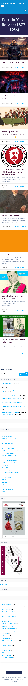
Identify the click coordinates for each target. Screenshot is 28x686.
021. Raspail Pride (6, 482)
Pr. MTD (5, 67)
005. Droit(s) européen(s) (7, 443)
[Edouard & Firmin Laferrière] (14, 201)
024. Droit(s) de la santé (7, 489)
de (14, 536)
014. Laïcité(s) (5, 465)
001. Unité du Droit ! (6, 433)
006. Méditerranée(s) (7, 446)
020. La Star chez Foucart (7, 479)
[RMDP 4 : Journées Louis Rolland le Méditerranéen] (14, 325)
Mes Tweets (3, 584)
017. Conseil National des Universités (10, 472)
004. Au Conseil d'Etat (7, 441)
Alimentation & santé (7, 383)
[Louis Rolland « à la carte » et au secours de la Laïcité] (14, 282)
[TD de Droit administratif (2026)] (14, 48)
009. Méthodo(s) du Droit (8, 453)
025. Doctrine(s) (5, 491)
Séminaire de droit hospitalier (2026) (10, 412)
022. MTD (4, 484)
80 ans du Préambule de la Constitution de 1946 (13, 386)
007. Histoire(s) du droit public (9, 448)
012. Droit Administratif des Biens (10, 460)
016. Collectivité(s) (6, 470)
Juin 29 (4, 187)
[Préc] (6, 536)
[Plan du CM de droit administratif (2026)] (14, 81)
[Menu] (25, 10)
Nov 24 (4, 311)
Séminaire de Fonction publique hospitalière (12, 398)
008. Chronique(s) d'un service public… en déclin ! (13, 450)
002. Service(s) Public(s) (7, 436)
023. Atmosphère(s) (6, 487)
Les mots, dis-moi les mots (8, 414)
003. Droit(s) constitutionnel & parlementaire (12, 438)
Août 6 (4, 355)
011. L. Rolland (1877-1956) (8, 458)
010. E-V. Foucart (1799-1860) (9, 455)
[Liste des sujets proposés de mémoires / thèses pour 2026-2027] (14, 117)
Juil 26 (10, 67)
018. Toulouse (5, 475)
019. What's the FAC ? (7, 477)
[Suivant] (22, 536)
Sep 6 (10, 141)
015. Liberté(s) (5, 467)
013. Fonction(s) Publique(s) (8, 462)
